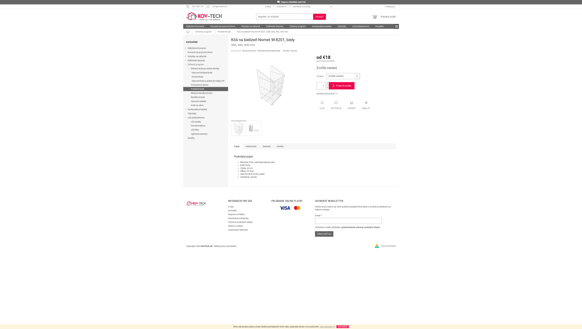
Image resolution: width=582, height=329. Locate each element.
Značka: (290, 51)
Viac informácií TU (327, 327)
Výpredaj (192, 113)
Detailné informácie (325, 93)
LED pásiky (196, 121)
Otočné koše (197, 77)
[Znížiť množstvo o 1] (327, 87)
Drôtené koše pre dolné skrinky (205, 68)
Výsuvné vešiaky (198, 101)
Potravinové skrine (199, 85)
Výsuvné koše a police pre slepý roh (208, 81)
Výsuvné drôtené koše (202, 72)
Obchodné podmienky (238, 218)
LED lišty (195, 130)
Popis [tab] (236, 146)
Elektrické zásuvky (196, 60)
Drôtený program (196, 64)
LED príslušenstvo (196, 117)
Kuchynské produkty (197, 109)
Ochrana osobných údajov (240, 222)
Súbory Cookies (235, 226)
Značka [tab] (280, 146)
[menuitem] (195, 26)
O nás (268, 6)
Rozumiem (342, 327)
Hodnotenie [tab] (251, 146)
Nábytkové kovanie (197, 48)
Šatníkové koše (198, 97)
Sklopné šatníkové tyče (201, 93)
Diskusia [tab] (267, 146)
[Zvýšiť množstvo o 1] (327, 84)
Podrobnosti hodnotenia (268, 51)
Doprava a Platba (302, 6)
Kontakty (282, 6)
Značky (191, 138)
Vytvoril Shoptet (388, 246)
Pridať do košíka (343, 86)
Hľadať (319, 17)
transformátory (198, 125)
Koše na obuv (197, 105)
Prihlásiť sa (324, 234)
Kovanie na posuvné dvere (200, 52)
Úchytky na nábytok (197, 56)
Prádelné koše (197, 89)
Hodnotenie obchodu (238, 230)
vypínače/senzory (199, 134)
